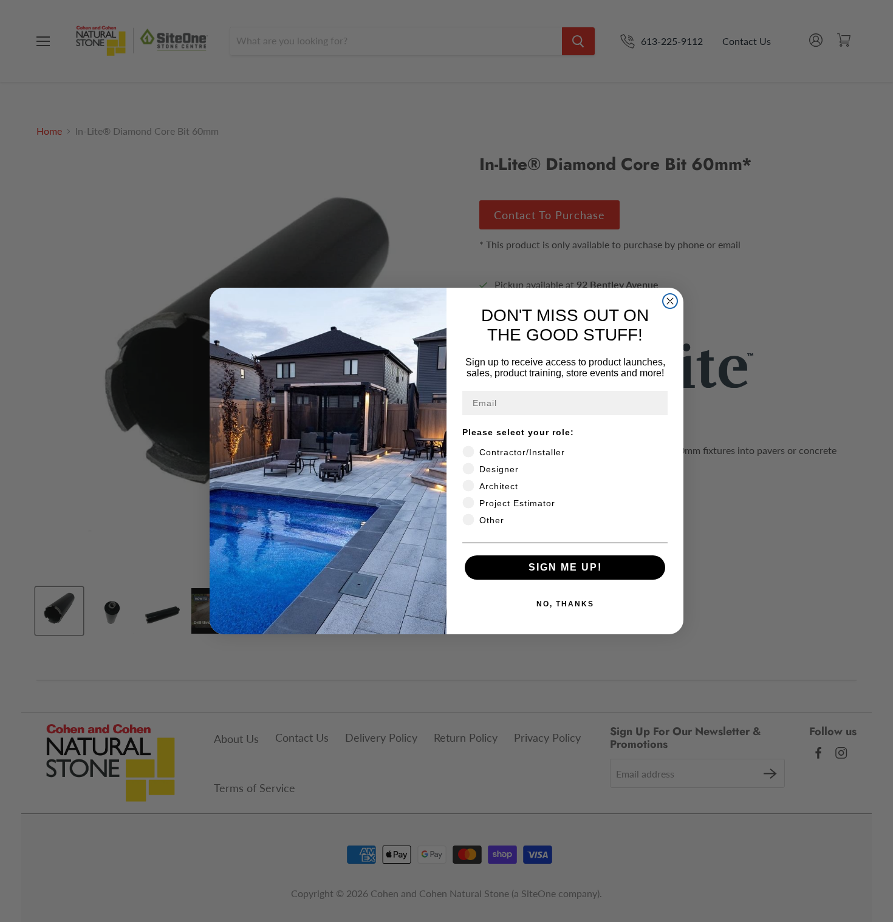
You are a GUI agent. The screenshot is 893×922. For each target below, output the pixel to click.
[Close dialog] (670, 301)
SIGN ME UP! (565, 567)
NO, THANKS (565, 604)
